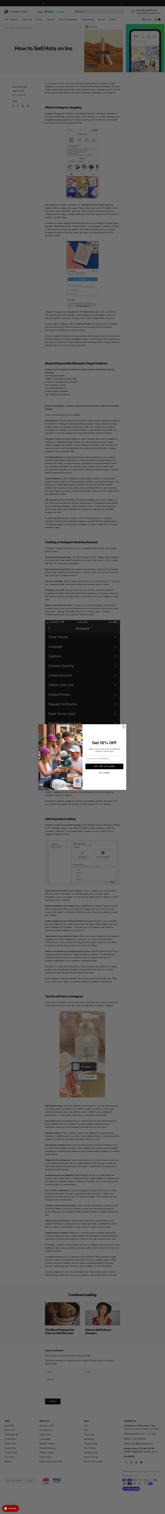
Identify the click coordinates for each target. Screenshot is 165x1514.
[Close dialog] (123, 726)
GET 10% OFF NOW (104, 766)
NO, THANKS (104, 773)
